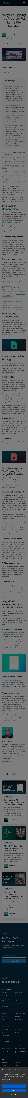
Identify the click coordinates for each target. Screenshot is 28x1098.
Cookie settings (14, 1094)
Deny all (14, 1090)
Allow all (14, 1086)
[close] (25, 1069)
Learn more (5, 1081)
